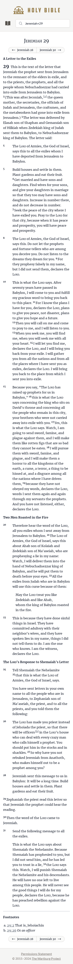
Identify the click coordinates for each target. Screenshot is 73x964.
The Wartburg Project (46, 958)
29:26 (11, 930)
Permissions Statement (36, 954)
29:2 (10, 925)
